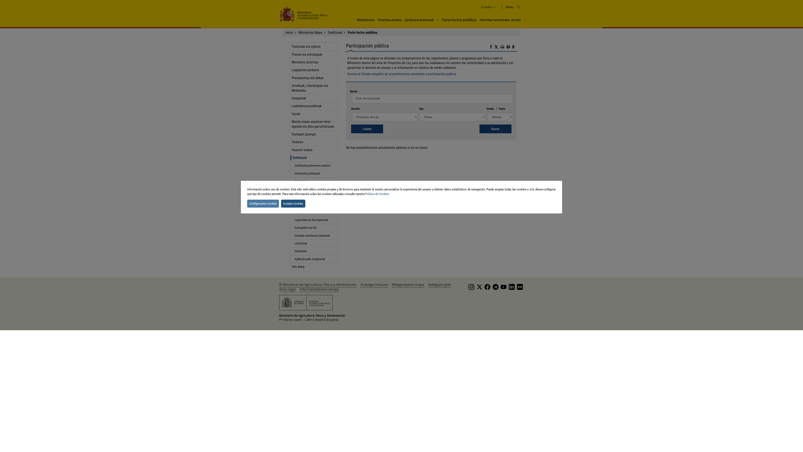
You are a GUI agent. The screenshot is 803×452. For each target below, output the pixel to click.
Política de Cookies (377, 194)
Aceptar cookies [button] (293, 203)
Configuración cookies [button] (263, 203)
